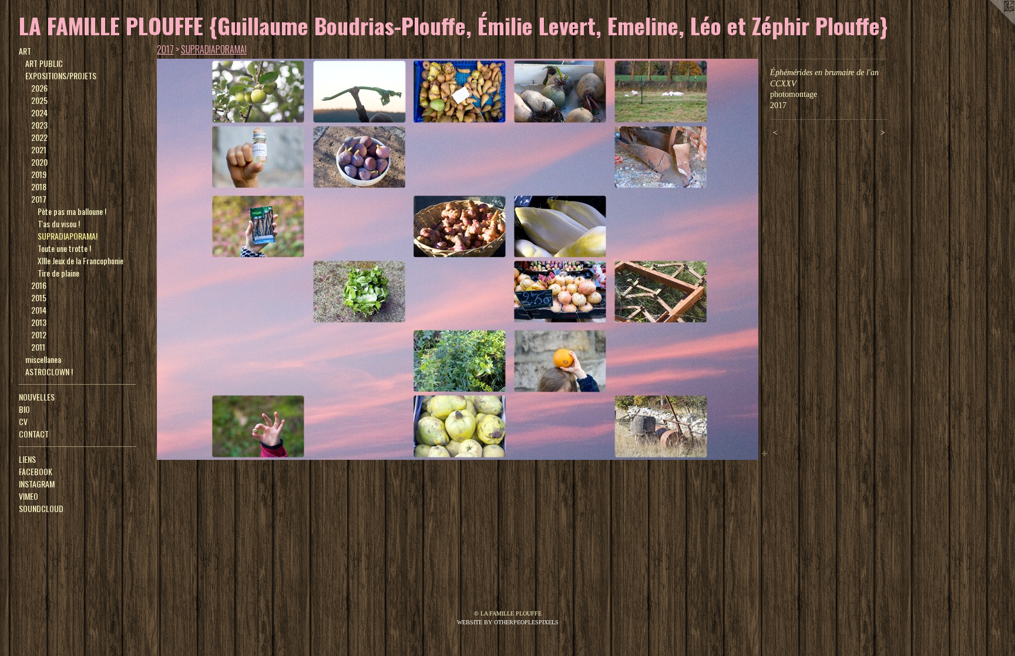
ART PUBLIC (44, 63)
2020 (39, 162)
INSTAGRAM (37, 483)
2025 (39, 100)
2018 (38, 186)
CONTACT (34, 434)
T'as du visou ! (59, 223)
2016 (38, 285)
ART (25, 51)
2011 (38, 347)
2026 (39, 88)
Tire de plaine (58, 273)
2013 (38, 322)
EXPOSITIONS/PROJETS (60, 75)
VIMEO (28, 496)
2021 (38, 149)
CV (23, 421)
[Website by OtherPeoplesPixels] (991, 23)
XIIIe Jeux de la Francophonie (80, 260)
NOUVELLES (37, 397)
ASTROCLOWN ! (49, 371)
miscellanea (43, 359)
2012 (38, 334)
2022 (39, 137)
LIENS (27, 459)
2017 (38, 199)
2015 (38, 297)
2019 (38, 174)
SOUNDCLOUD (41, 508)
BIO (24, 409)
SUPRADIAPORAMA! (68, 236)
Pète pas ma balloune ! (72, 211)
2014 (38, 310)
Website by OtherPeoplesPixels (508, 622)
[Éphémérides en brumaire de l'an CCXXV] (457, 259)
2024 (39, 112)
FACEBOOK (35, 471)
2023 (39, 125)
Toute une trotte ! (64, 248)
